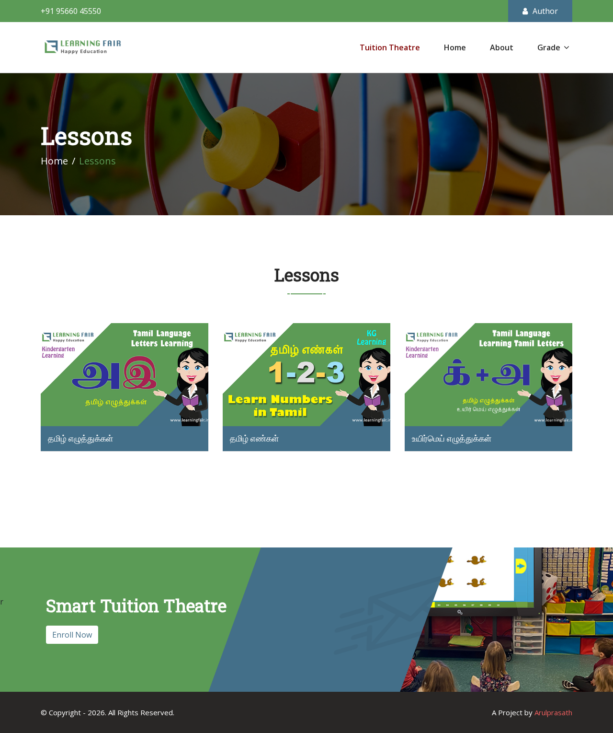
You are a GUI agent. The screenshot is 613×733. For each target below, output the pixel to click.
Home (455, 47)
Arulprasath (553, 712)
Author (545, 11)
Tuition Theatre (390, 47)
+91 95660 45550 (71, 11)
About (501, 47)
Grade (548, 47)
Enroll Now (72, 634)
